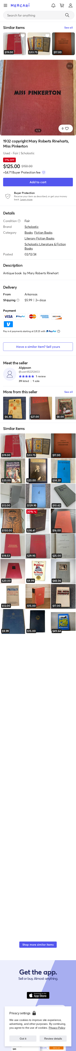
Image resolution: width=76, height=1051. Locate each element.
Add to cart (38, 182)
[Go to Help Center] (19, 221)
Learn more (26, 199)
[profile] (70, 5)
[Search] (67, 15)
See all (68, 392)
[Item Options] (70, 66)
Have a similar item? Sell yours (38, 347)
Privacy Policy (57, 1027)
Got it (23, 1038)
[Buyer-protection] (44, 172)
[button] (53, 5)
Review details (53, 1038)
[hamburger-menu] (5, 5)
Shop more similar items (38, 944)
